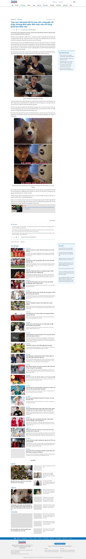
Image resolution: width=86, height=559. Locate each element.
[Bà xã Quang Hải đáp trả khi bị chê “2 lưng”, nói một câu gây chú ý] (18, 400)
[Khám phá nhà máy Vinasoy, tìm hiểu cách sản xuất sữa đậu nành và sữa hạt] (18, 432)
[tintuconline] (12, 5)
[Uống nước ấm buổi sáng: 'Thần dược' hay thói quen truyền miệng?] (38, 523)
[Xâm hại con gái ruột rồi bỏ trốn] (38, 468)
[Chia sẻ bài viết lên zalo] (14, 30)
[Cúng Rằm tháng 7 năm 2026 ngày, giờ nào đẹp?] (18, 348)
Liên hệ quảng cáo (60, 543)
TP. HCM (62, 548)
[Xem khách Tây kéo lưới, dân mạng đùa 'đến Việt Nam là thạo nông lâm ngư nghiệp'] (18, 369)
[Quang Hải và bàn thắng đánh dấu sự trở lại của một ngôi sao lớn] (18, 263)
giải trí (61, 62)
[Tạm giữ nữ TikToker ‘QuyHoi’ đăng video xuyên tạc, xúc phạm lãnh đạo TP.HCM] (38, 483)
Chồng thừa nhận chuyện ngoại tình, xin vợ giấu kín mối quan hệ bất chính (49, 506)
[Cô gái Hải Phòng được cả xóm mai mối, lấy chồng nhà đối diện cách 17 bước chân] (18, 284)
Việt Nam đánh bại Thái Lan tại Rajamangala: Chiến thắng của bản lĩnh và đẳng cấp (66, 264)
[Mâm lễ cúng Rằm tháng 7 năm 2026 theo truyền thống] (18, 305)
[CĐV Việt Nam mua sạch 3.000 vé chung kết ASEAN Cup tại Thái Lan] (18, 316)
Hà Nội (46, 548)
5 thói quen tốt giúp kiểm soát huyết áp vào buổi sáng (49, 530)
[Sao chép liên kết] (19, 30)
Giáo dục (65, 5)
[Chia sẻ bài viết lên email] (16, 30)
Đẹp (34, 5)
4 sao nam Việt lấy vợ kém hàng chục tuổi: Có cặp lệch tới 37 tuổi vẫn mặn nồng (66, 273)
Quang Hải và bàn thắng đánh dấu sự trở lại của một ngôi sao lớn (66, 254)
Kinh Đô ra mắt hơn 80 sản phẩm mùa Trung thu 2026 (40, 377)
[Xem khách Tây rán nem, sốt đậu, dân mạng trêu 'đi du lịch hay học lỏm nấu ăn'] (18, 295)
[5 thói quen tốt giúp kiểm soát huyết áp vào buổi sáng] (38, 531)
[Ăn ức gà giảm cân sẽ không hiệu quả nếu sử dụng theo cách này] (21, 520)
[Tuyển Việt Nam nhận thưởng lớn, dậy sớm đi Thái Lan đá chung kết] (18, 442)
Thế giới (52, 5)
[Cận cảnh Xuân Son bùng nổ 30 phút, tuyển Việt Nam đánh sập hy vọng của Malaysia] (18, 453)
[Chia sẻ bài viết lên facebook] (12, 30)
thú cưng (19, 47)
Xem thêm (33, 460)
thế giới (67, 64)
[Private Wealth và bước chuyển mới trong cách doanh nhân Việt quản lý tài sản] (18, 337)
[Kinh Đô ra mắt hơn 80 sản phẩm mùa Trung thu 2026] (18, 379)
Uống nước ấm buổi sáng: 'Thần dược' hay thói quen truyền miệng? (49, 523)
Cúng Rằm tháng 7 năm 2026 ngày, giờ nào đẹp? (39, 345)
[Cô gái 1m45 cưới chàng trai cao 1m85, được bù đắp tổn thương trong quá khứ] (18, 326)
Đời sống (23, 5)
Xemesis (29, 36)
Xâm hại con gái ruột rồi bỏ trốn (66, 268)
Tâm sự (39, 5)
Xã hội (16, 5)
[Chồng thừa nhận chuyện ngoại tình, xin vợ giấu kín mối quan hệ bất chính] (38, 507)
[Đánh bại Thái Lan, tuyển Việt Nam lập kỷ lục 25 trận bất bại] (18, 252)
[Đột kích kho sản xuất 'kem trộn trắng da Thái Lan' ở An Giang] (21, 472)
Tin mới (61, 246)
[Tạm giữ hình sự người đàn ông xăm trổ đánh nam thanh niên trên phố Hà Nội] (38, 475)
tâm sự (65, 69)
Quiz (71, 5)
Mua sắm (45, 5)
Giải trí (29, 5)
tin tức (66, 55)
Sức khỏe (58, 5)
